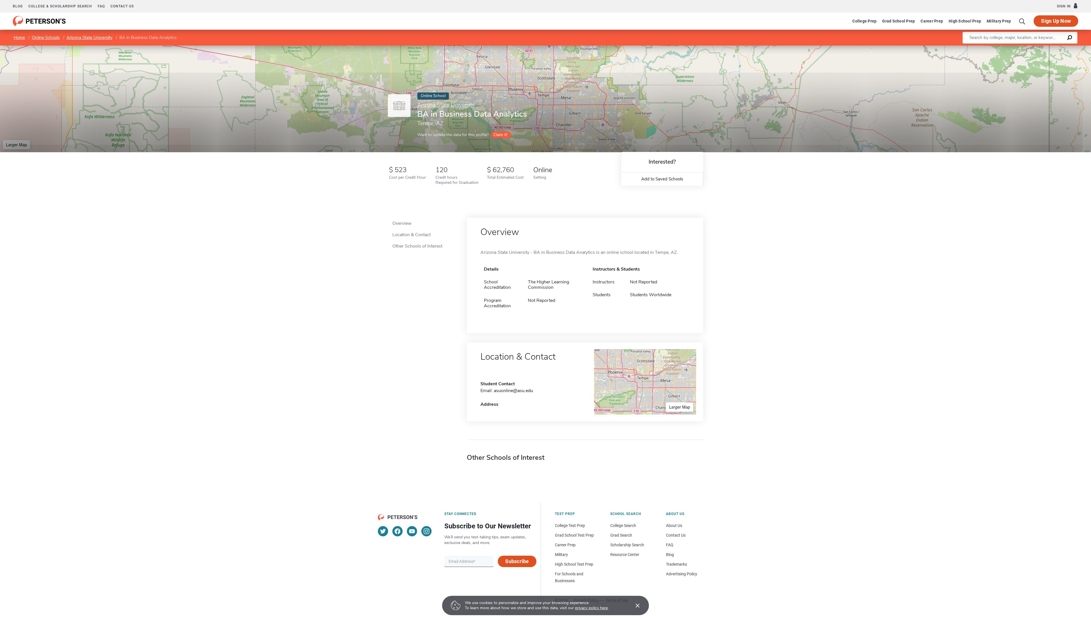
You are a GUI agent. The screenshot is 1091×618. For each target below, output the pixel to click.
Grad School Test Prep (574, 535)
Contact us (122, 6)
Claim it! (500, 134)
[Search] (1022, 21)
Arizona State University (89, 37)
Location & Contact (411, 235)
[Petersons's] (39, 21)
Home (19, 37)
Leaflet (1024, 48)
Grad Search (621, 535)
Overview (401, 223)
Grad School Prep (898, 21)
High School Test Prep (574, 564)
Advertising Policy (681, 574)
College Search (623, 525)
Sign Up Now (1056, 21)
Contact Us (676, 535)
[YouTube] (412, 531)
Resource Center (624, 554)
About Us (674, 525)
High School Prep (965, 21)
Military (561, 554)
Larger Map (16, 144)
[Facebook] (397, 531)
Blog (18, 6)
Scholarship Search (627, 545)
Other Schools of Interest (417, 246)
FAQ (101, 6)
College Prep (864, 21)
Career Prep (932, 21)
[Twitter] (383, 531)
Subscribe (517, 561)
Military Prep (999, 21)
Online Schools (46, 37)
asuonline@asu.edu (513, 391)
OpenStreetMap (1052, 48)
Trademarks (676, 564)
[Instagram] (426, 531)
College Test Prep (570, 525)
